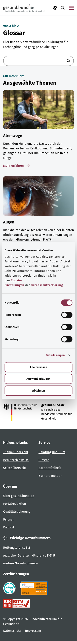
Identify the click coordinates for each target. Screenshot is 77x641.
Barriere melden (50, 476)
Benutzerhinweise (16, 460)
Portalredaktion (14, 504)
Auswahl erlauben (38, 379)
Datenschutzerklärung (47, 285)
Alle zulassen (38, 367)
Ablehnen (38, 390)
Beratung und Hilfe (51, 452)
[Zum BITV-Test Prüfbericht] (16, 603)
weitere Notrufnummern (20, 563)
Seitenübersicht (14, 468)
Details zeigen (55, 355)
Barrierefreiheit (49, 468)
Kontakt (8, 527)
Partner (8, 519)
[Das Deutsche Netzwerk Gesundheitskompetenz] (35, 588)
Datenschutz (12, 631)
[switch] (66, 315)
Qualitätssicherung (16, 511)
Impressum (33, 631)
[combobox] (33, 61)
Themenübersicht (15, 452)
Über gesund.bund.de (18, 496)
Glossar (43, 460)
